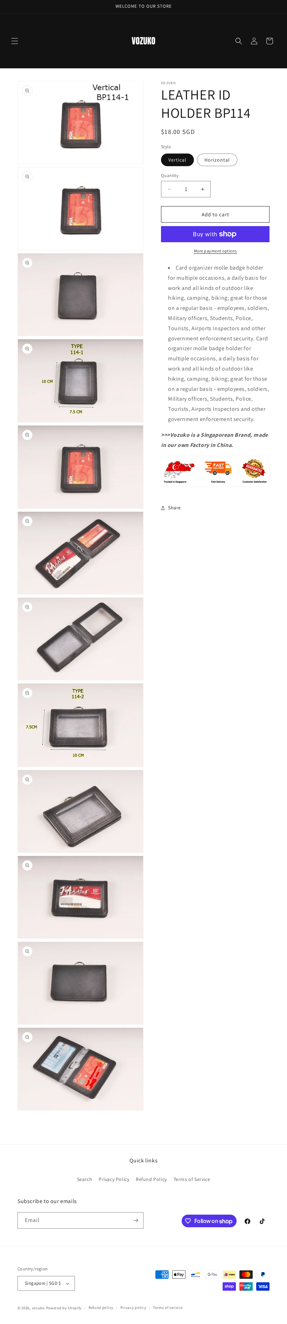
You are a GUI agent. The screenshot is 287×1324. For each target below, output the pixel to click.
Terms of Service (192, 1179)
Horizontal (217, 160)
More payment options (215, 250)
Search (84, 1179)
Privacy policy (133, 1307)
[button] (14, 41)
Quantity (169, 175)
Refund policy (101, 1307)
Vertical (177, 160)
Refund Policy (151, 1179)
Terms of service (167, 1307)
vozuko (38, 1307)
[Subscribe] (135, 1220)
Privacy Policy (114, 1179)
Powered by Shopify (64, 1307)
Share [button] (174, 507)
